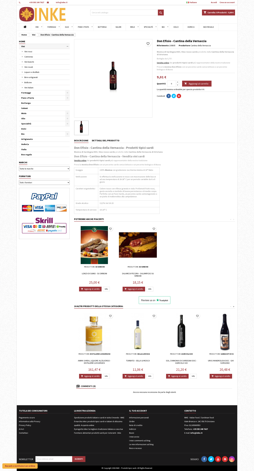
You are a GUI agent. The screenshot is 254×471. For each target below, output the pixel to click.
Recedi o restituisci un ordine (20, 466)
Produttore (184, 45)
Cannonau (28, 56)
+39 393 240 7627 (36, 2)
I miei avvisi (134, 436)
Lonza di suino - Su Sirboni (94, 273)
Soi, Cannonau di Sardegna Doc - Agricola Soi (181, 361)
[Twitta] (174, 96)
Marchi (23, 162)
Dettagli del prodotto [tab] (105, 140)
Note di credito (135, 425)
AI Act (21, 429)
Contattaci (23, 433)
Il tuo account (138, 410)
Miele (132, 27)
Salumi (118, 27)
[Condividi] (168, 96)
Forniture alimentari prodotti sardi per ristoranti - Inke (97, 433)
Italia (23, 149)
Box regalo (208, 27)
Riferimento (163, 45)
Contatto (190, 410)
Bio (163, 27)
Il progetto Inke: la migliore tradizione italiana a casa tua (98, 429)
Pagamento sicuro (27, 417)
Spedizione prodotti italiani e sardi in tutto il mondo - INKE (99, 417)
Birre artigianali (31, 77)
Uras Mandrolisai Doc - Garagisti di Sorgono (225, 361)
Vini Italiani (28, 87)
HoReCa (191, 27)
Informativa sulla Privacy (29, 421)
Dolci (176, 27)
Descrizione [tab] (81, 140)
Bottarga (102, 27)
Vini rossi (28, 51)
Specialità (148, 27)
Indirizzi (132, 429)
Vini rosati (28, 67)
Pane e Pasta (83, 27)
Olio (67, 27)
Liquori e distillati (31, 72)
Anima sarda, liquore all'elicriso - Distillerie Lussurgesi (94, 361)
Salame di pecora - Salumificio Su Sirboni (138, 274)
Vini (37, 27)
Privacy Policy (25, 425)
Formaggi (51, 27)
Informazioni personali (139, 417)
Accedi (214, 2)
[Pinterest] (179, 96)
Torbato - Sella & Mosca (138, 360)
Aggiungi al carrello (196, 83)
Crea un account (227, 2)
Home (22, 41)
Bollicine (28, 82)
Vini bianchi (29, 61)
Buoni (131, 433)
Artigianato (27, 139)
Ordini (131, 421)
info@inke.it (61, 2)
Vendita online (163, 62)
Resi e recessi (135, 448)
